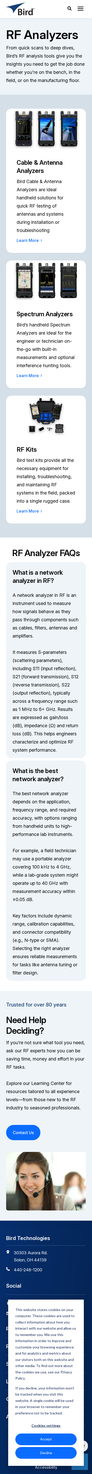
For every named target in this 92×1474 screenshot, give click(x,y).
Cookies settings (46, 1425)
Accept (46, 1439)
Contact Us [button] (23, 1132)
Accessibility (46, 1467)
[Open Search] (71, 8)
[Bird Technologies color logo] (28, 9)
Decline (46, 1453)
